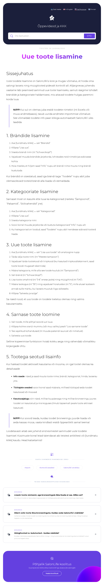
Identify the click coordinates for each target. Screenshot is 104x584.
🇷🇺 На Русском (80, 9)
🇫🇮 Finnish (92, 9)
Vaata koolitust (52, 573)
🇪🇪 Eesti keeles (56, 9)
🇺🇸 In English (68, 9)
